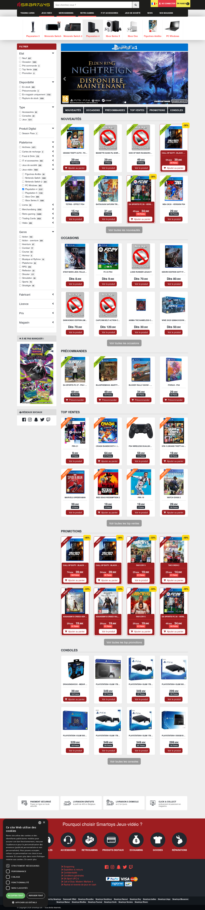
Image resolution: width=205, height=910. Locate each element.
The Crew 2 (173, 565)
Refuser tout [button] (36, 895)
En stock (28, 86)
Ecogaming (68, 866)
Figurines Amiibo (34, 174)
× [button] (44, 822)
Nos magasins (166, 13)
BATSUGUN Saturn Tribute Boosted (114, 204)
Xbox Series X (34, 200)
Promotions (157, 110)
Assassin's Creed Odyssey (76, 616)
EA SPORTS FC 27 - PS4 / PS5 (76, 385)
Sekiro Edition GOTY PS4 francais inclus (182, 272)
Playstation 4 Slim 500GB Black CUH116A (182, 684)
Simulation (28, 277)
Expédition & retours (73, 869)
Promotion (28, 73)
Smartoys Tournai (95, 902)
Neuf (26, 58)
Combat (27, 247)
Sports (27, 281)
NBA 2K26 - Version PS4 (174, 204)
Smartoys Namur (63, 902)
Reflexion (28, 270)
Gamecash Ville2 (69, 899)
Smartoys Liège (164, 899)
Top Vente (29, 69)
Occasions (93, 110)
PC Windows (33, 185)
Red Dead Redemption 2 (108, 497)
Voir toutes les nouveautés (124, 230)
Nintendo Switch (35, 177)
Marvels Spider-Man (75, 497)
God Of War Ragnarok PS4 (142, 153)
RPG (26, 266)
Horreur (27, 255)
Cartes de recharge (32, 151)
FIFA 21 (75, 446)
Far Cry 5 (141, 565)
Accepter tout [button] (15, 895)
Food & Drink (30, 156)
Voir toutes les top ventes (124, 523)
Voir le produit (108, 167)
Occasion (29, 61)
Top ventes (137, 110)
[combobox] (39, 822)
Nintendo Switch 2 (36, 181)
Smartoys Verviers (126, 902)
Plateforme (29, 262)
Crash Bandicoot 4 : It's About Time (114, 446)
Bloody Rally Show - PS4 (141, 385)
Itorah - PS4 (174, 385)
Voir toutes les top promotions (124, 642)
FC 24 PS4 (108, 272)
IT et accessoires (109, 13)
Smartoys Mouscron (180, 899)
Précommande (30, 90)
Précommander (76, 399)
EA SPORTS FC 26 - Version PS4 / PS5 (146, 204)
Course (27, 251)
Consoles (28, 115)
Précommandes (115, 110)
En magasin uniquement (36, 94)
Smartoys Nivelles (79, 902)
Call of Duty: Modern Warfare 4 (78, 881)
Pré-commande (30, 65)
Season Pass (29, 133)
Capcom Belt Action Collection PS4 (114, 320)
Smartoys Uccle (110, 902)
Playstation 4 (33, 189)
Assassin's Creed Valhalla (110, 616)
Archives (28, 147)
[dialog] (25, 863)
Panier (183, 3)
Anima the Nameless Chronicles (145, 320)
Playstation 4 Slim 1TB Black (143, 735)
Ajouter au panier (76, 167)
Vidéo (27, 222)
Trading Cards (27, 13)
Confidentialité (70, 872)
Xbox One (32, 196)
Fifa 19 (141, 497)
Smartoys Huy (135, 899)
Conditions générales (73, 875)
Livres (26, 204)
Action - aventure (32, 240)
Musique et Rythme (33, 259)
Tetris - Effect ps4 (75, 204)
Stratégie (28, 285)
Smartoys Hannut (121, 899)
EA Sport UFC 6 (71, 878)
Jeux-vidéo (46, 13)
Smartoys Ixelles (149, 899)
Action (27, 236)
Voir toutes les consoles (124, 761)
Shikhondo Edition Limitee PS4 (78, 320)
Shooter (28, 274)
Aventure (28, 244)
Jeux (27, 119)
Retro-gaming (87, 13)
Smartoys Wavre (141, 902)
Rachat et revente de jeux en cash (79, 884)
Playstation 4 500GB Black (175, 735)
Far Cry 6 (141, 616)
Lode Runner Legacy (141, 272)
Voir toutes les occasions (124, 343)
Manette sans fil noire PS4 (109, 153)
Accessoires (29, 111)
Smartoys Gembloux (104, 899)
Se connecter (168, 3)
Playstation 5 (33, 192)
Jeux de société (132, 13)
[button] (64, 78)
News (150, 13)
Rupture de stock (33, 98)
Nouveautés (73, 110)
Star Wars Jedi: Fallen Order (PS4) (80, 272)
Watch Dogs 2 (174, 497)
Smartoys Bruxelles (85, 899)
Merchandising (66, 13)
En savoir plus (30, 859)
